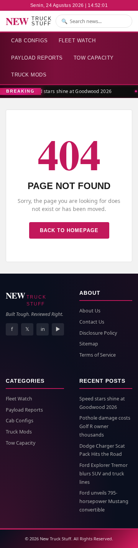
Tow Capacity (94, 58)
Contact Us (91, 322)
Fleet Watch (77, 40)
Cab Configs (29, 40)
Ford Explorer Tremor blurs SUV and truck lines (103, 473)
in (43, 328)
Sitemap (88, 343)
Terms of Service (97, 355)
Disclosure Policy (98, 333)
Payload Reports (37, 58)
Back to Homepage (69, 230)
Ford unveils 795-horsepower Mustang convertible (103, 501)
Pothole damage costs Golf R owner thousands (104, 426)
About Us (89, 310)
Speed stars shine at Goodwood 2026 (69, 91)
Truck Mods (28, 75)
